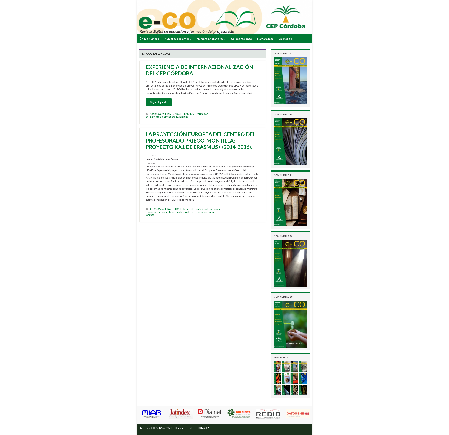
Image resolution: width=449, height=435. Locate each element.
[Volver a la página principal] (224, 17)
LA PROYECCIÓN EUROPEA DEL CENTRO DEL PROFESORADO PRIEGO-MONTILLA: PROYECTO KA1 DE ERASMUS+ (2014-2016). (200, 140)
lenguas (183, 116)
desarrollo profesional (195, 209)
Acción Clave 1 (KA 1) (161, 113)
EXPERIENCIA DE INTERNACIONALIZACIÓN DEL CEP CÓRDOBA (199, 70)
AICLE (178, 113)
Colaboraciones (241, 38)
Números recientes (177, 38)
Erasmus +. (215, 209)
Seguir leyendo (158, 102)
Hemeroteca (265, 38)
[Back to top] (441, 427)
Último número (149, 38)
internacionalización (203, 211)
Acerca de (286, 38)
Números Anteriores (210, 38)
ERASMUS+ (189, 113)
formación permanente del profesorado (177, 115)
